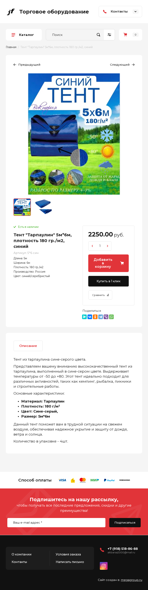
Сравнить (98, 295)
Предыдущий (29, 64)
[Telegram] (100, 316)
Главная (11, 47)
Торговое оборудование (54, 11)
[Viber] (106, 316)
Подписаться (124, 522)
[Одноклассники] (95, 316)
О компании (22, 554)
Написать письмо (70, 562)
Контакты (19, 562)
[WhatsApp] (111, 316)
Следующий (120, 64)
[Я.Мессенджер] (84, 316)
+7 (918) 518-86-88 (123, 549)
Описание (28, 346)
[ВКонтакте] (89, 316)
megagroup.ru (131, 580)
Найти (98, 34)
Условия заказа (68, 554)
